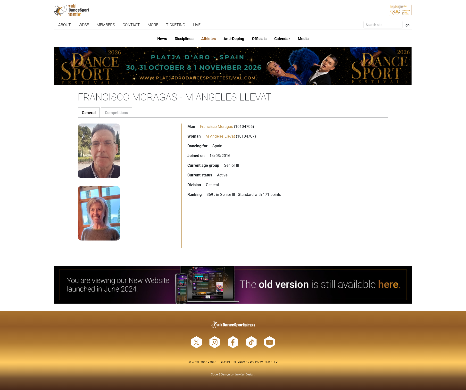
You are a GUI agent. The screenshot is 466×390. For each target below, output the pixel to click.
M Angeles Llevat (220, 136)
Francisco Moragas (216, 126)
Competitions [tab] (116, 112)
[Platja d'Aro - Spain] (233, 66)
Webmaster (269, 362)
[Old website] (233, 285)
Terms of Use (227, 362)
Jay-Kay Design (244, 374)
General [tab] (89, 112)
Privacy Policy (248, 362)
